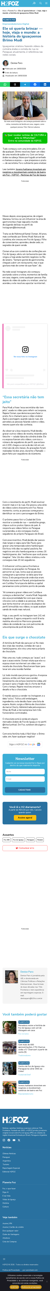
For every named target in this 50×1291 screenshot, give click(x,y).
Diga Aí (5, 1192)
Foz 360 (6, 840)
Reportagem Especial (11, 1168)
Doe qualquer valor (10, 1231)
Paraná (40, 840)
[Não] (47, 1281)
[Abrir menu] (4, 1259)
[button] (40, 3)
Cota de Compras (10, 1241)
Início (4, 11)
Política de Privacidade (11, 1270)
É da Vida (6, 1196)
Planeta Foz (12, 11)
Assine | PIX (7, 1223)
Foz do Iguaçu (18, 840)
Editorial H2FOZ (9, 1171)
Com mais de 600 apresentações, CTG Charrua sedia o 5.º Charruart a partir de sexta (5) (32, 1048)
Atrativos (6, 1238)
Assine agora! (25, 817)
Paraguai (30, 840)
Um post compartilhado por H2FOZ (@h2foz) (25, 384)
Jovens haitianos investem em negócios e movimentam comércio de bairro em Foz (32, 1088)
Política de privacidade (31, 1287)
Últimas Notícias (9, 1153)
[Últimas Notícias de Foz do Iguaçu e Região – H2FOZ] (10, 3)
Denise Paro (16, 63)
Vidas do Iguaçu (9, 1199)
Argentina (7, 1161)
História (6, 1203)
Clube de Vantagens (11, 1234)
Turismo (6, 1164)
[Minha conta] (34, 3)
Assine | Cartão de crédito (13, 1227)
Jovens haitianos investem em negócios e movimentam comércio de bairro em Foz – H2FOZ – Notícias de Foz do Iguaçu (24, 172)
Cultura (6, 1207)
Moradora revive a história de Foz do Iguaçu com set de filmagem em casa (31, 1028)
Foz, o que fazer (9, 1188)
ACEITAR (14, 1287)
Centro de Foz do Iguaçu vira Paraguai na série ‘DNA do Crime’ (31, 1069)
